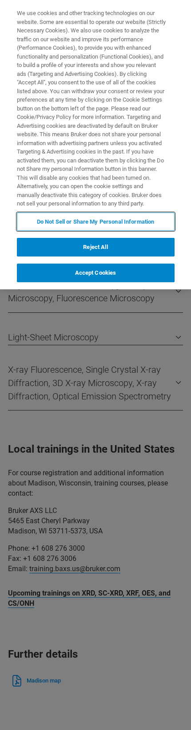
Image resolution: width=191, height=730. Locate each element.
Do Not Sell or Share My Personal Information (96, 221)
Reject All (95, 247)
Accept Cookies (95, 272)
